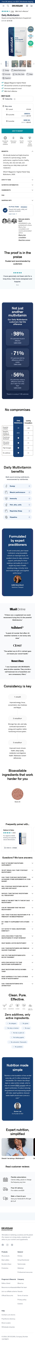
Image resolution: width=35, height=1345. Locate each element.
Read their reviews (24, 240)
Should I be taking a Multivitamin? (13, 1158)
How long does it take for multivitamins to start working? (14, 937)
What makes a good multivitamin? (14, 943)
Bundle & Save (6, 1264)
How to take (6, 180)
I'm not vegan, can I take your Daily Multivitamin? (15, 871)
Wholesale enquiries (8, 1327)
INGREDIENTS (6, 190)
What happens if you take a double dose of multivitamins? (15, 977)
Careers (20, 1304)
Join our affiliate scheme (9, 1291)
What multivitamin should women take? (14, 970)
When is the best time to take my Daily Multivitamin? (16, 901)
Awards (20, 1291)
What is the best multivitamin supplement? (12, 864)
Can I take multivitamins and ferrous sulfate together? (15, 949)
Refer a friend (6, 1283)
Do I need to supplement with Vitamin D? (15, 923)
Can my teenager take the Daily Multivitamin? (13, 908)
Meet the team (22, 1287)
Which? (6, 83)
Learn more (17, 343)
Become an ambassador (10, 1287)
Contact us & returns (8, 1315)
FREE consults (20, 1085)
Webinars (21, 1268)
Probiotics (5, 1268)
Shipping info (7, 200)
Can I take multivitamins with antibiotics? (12, 985)
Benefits (5, 151)
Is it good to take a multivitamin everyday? (14, 930)
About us (20, 1283)
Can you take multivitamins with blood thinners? (13, 956)
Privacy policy (22, 1300)
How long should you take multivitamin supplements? (12, 963)
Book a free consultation (22, 236)
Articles (20, 1256)
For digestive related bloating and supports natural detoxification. (9, 837)
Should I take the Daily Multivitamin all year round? (15, 894)
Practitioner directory (8, 1319)
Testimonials (21, 1264)
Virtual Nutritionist (23, 1260)
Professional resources (25, 1272)
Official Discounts (7, 1295)
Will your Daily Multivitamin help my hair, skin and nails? (15, 887)
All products (5, 1256)
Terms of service (23, 1295)
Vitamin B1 (18, 802)
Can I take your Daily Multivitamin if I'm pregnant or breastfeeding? (16, 916)
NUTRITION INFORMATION (10, 185)
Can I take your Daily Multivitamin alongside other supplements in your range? (16, 879)
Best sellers (5, 1260)
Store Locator (6, 1323)
